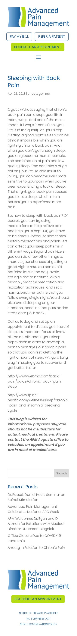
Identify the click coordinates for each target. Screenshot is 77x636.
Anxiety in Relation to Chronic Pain (36, 547)
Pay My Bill (19, 36)
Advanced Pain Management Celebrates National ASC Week (33, 509)
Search (61, 473)
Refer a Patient (51, 36)
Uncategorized (39, 93)
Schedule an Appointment (37, 46)
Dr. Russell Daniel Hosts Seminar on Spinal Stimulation (36, 497)
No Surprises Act (38, 618)
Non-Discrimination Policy (38, 624)
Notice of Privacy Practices (38, 613)
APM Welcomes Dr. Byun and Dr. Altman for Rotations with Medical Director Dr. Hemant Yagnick (36, 523)
